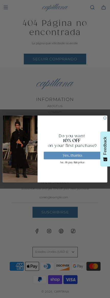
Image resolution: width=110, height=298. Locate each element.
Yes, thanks (72, 155)
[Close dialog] (105, 118)
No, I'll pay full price (72, 163)
